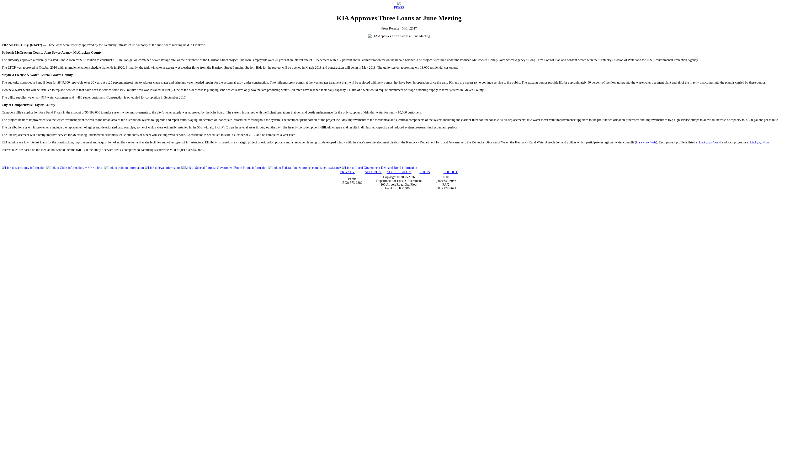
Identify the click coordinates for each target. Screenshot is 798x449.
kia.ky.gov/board (710, 142)
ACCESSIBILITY (399, 172)
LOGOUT (450, 172)
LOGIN (425, 172)
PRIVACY (347, 172)
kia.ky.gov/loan (760, 142)
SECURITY (373, 172)
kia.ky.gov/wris (646, 142)
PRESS (399, 7)
